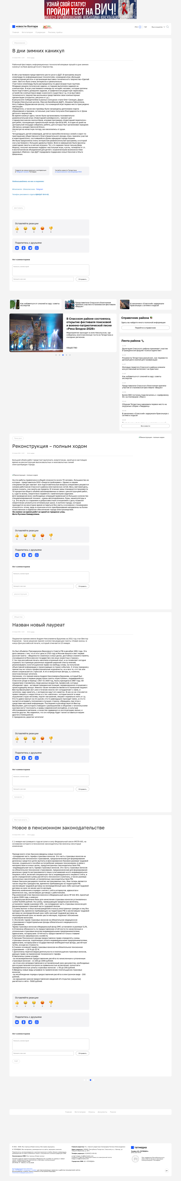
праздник (18, 797)
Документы (102, 1112)
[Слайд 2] (59, 355)
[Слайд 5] (70, 355)
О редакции (40, 32)
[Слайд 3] (63, 355)
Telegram (39, 189)
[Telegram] (30, 248)
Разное (113, 1112)
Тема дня (18, 438)
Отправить (82, 279)
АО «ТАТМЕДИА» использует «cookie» (24, 1170)
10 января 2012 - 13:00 (18, 834)
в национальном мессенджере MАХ (68, 172)
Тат (145, 27)
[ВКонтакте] (17, 248)
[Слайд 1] (56, 355)
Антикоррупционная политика (22, 1168)
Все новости (145, 426)
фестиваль (18, 208)
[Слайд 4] (66, 355)
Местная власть (20, 820)
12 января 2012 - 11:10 (18, 631)
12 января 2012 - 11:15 (18, 453)
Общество (18, 617)
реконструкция (20, 594)
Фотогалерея (27, 32)
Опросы (91, 1112)
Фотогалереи (80, 1112)
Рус (136, 27)
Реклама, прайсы (55, 32)
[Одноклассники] (23, 248)
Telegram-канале (22, 172)
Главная (15, 32)
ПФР (16, 1061)
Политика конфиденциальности (22, 1172)
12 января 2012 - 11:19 (18, 57)
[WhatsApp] (37, 248)
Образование (19, 43)
